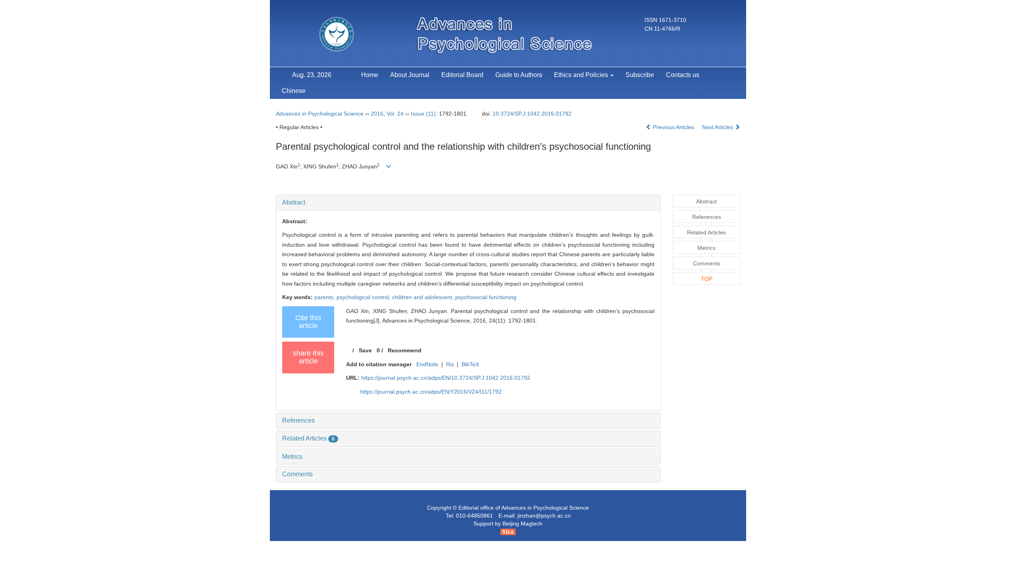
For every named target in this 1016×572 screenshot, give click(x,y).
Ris (450, 364)
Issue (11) (423, 113)
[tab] (468, 202)
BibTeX (470, 364)
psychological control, (364, 297)
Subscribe (639, 75)
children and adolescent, (423, 297)
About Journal (409, 75)
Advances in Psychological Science (320, 113)
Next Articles (718, 127)
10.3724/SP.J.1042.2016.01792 (532, 113)
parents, (325, 297)
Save (365, 350)
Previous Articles (673, 127)
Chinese (294, 90)
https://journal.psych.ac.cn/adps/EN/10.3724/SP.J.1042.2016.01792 (445, 378)
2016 (377, 113)
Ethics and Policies (582, 75)
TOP (706, 279)
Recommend (404, 350)
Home (369, 75)
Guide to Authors (518, 75)
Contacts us (682, 75)
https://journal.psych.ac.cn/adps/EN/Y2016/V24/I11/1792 (431, 391)
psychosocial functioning (485, 297)
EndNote (427, 364)
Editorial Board (462, 75)
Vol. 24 (395, 113)
